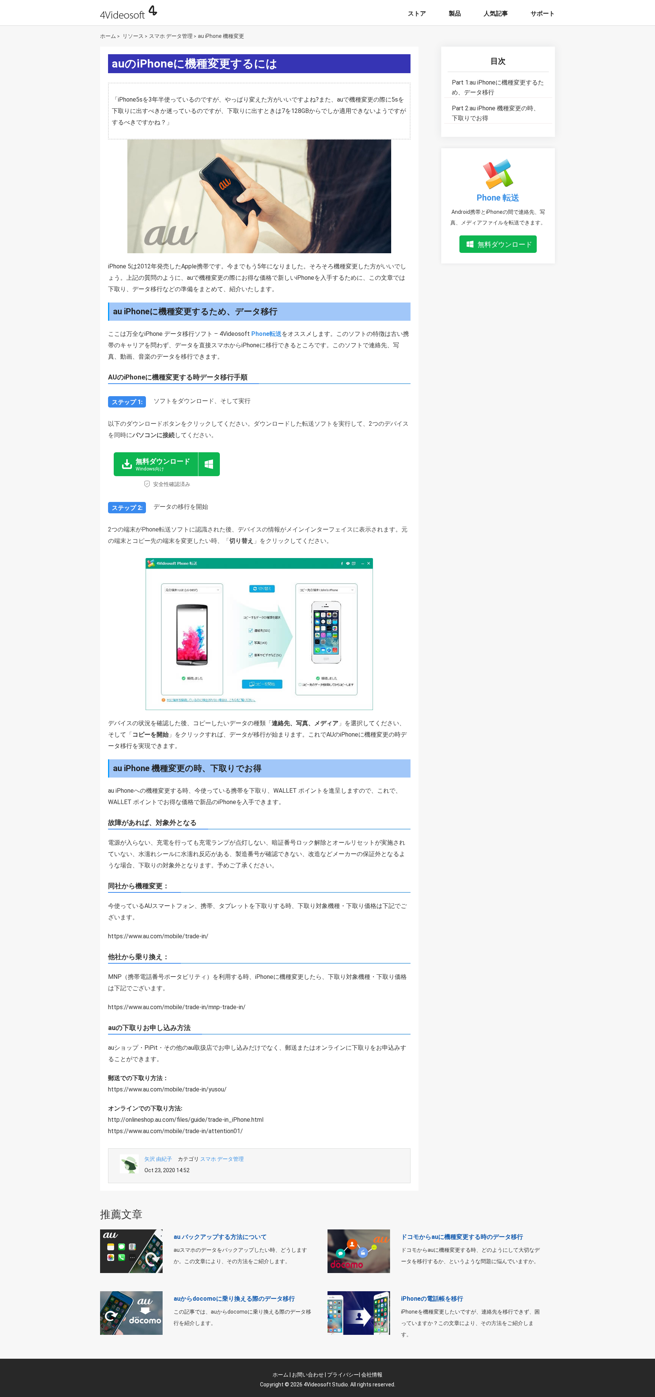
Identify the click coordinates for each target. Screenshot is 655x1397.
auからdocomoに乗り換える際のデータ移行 (234, 1298)
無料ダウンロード (505, 244)
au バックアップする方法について (220, 1236)
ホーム (108, 36)
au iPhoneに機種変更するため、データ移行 (498, 87)
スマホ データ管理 (171, 36)
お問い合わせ (308, 1375)
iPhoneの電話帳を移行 (432, 1298)
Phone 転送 (498, 197)
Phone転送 (266, 333)
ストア (417, 13)
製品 (455, 13)
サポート (543, 13)
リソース (133, 36)
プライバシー (343, 1375)
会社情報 (371, 1375)
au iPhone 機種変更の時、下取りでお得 (495, 113)
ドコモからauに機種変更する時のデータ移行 (462, 1236)
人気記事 (496, 13)
